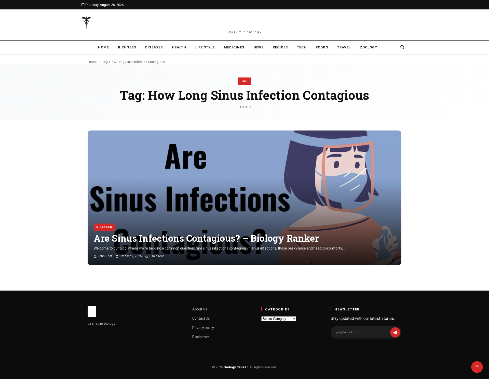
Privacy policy (203, 328)
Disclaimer (200, 337)
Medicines (234, 47)
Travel (344, 47)
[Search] (402, 47)
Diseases (153, 47)
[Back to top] (477, 367)
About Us (199, 309)
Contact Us (201, 318)
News (258, 47)
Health (179, 47)
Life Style (205, 47)
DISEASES (104, 227)
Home (103, 47)
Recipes (280, 47)
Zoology (368, 47)
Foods (322, 47)
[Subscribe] (395, 332)
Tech (302, 47)
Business (127, 47)
